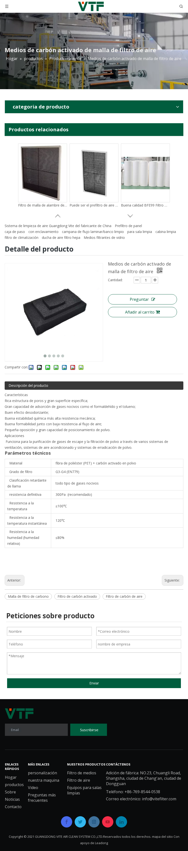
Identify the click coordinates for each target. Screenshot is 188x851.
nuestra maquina (43, 780)
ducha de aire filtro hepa (61, 237)
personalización (42, 773)
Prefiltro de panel (128, 225)
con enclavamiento (43, 231)
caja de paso (15, 231)
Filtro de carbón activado (77, 596)
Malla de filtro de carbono (28, 596)
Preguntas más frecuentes (42, 797)
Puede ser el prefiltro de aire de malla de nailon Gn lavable (94, 202)
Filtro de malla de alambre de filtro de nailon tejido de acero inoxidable (42, 202)
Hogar (11, 777)
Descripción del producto (28, 385)
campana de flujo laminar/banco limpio (93, 231)
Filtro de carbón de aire (124, 596)
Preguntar (139, 299)
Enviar (94, 683)
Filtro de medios (81, 773)
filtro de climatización (21, 237)
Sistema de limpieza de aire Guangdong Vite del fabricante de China (58, 225)
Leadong (101, 843)
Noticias (12, 799)
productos (14, 784)
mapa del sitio (162, 836)
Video (33, 787)
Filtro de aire (78, 780)
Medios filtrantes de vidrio (104, 237)
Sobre (10, 792)
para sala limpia (139, 231)
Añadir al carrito (139, 312)
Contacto (13, 806)
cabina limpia (165, 231)
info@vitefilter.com (159, 799)
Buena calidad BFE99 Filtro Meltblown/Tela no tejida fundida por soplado (145, 202)
